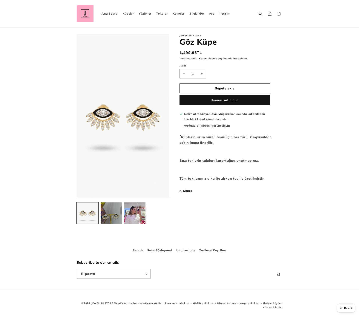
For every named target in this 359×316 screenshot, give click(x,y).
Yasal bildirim (274, 307)
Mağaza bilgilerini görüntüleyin (207, 125)
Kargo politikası (249, 303)
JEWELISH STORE (102, 303)
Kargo (203, 58)
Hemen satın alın (225, 100)
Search (138, 250)
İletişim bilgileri (272, 303)
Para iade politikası (177, 303)
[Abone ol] (146, 274)
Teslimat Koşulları (212, 250)
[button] (260, 13)
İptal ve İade (185, 250)
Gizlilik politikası (203, 303)
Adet (183, 65)
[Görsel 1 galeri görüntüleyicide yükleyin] (87, 213)
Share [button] (187, 191)
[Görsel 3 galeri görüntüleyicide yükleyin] (135, 213)
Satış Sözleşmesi (159, 250)
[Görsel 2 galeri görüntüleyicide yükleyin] (111, 213)
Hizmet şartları (226, 303)
